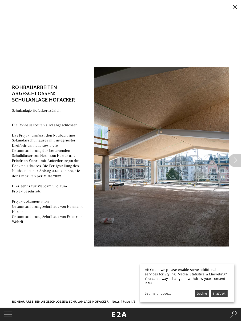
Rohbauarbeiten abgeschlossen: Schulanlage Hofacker (60, 301)
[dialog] (187, 283)
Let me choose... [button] (158, 293)
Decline (202, 293)
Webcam (45, 186)
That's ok (219, 293)
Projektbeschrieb (26, 191)
